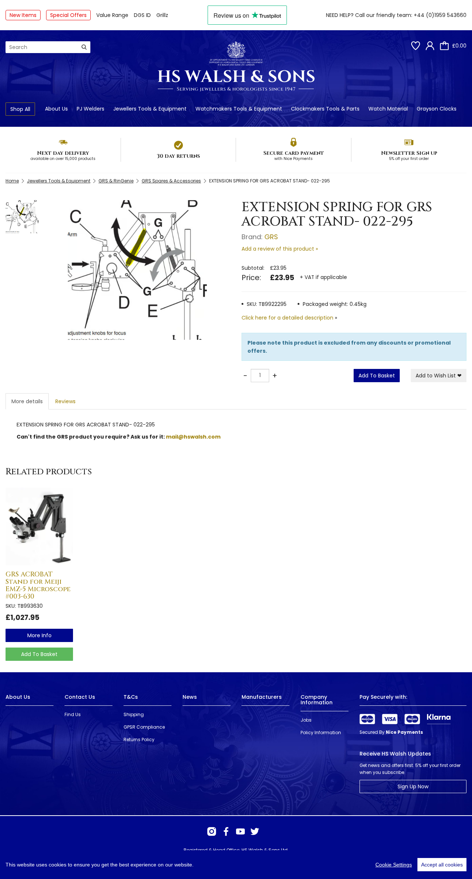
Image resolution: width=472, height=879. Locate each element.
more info (39, 635)
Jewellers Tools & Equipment (150, 108)
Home (12, 181)
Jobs (306, 720)
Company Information (317, 699)
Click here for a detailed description (287, 317)
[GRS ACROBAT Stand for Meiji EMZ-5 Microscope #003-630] (39, 526)
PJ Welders (90, 108)
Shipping (134, 714)
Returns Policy (139, 739)
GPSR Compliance (144, 727)
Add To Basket (376, 375)
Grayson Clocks (437, 108)
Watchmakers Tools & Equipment (238, 108)
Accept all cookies (442, 865)
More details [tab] (27, 401)
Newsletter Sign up (409, 153)
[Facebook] (226, 831)
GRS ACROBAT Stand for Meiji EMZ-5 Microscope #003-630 (38, 585)
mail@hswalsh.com (193, 436)
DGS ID (142, 15)
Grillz (162, 15)
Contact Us (80, 697)
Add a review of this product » (280, 248)
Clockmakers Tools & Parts (325, 108)
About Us (56, 108)
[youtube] (240, 831)
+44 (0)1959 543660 (440, 15)
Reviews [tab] (65, 401)
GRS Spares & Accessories (171, 181)
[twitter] (254, 831)
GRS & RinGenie (115, 181)
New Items (23, 15)
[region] (236, 864)
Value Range (112, 15)
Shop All (20, 109)
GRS (271, 236)
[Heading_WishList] (415, 45)
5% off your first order (409, 158)
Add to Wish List (439, 375)
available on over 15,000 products (63, 158)
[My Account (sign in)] (430, 45)
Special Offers (68, 15)
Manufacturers (262, 697)
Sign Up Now (413, 786)
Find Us (73, 714)
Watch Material (388, 108)
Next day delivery (63, 153)
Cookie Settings (393, 865)
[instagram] (211, 831)
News (190, 697)
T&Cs (131, 697)
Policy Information (321, 732)
